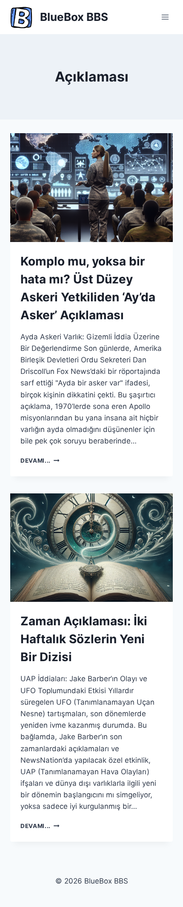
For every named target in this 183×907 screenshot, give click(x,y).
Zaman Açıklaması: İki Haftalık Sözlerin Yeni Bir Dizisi (83, 639)
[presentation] (91, 187)
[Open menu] (165, 16)
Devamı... (40, 460)
